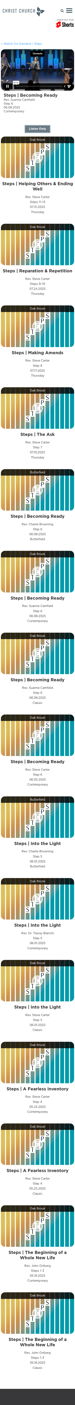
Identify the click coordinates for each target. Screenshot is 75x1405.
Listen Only (37, 129)
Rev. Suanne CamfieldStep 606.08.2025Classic (37, 691)
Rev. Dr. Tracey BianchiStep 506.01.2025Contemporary (37, 936)
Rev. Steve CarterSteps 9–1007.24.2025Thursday (37, 282)
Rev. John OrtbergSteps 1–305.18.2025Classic (38, 1353)
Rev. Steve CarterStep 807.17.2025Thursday (37, 364)
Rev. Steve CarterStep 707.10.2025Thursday (37, 445)
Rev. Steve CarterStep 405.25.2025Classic (37, 1181)
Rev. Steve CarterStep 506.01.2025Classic (37, 1018)
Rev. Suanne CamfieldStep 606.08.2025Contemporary (37, 609)
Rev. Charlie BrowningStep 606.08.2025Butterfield (37, 527)
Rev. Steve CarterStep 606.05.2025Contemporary (37, 772)
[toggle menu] (69, 10)
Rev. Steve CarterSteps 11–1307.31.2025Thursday (37, 197)
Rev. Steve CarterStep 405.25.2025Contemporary (37, 1100)
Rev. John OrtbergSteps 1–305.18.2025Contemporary (38, 1266)
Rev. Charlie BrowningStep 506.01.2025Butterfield (37, 854)
